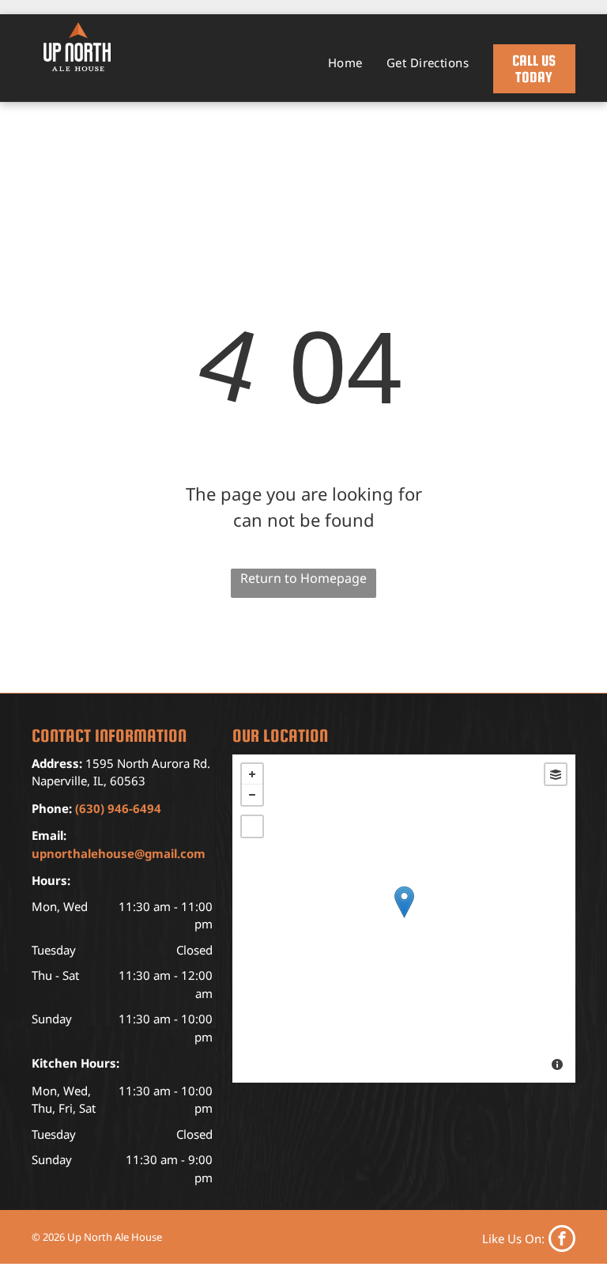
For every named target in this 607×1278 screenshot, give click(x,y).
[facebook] (528, 1238)
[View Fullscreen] (252, 826)
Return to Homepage (303, 578)
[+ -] (403, 918)
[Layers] (555, 774)
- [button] (252, 795)
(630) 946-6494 (118, 808)
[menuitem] (345, 63)
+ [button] (252, 774)
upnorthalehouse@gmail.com (118, 853)
